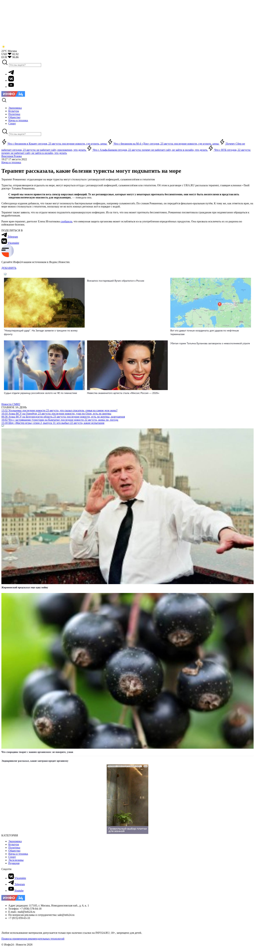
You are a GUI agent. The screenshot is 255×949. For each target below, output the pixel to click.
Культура (13, 844)
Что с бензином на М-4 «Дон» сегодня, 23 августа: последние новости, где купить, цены (166, 143)
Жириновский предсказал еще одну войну (24, 587)
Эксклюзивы (16, 860)
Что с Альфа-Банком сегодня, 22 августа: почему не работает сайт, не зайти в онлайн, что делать (150, 149)
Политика (14, 847)
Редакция (13, 863)
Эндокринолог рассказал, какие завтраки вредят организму (34, 761)
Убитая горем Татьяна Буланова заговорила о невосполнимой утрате (210, 343)
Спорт (12, 856)
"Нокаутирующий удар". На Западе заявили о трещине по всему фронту (41, 332)
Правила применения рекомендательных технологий (32, 938)
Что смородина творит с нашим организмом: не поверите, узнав (37, 752)
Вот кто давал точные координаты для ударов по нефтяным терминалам (204, 332)
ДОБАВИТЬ (8, 267)
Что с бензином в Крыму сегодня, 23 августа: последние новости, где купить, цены (57, 143)
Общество (14, 850)
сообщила (66, 221)
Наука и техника (11, 162)
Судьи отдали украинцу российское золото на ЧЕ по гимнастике (40, 393)
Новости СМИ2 (10, 404)
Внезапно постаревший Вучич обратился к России (115, 280)
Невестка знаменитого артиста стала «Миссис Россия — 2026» (123, 393)
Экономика (15, 841)
